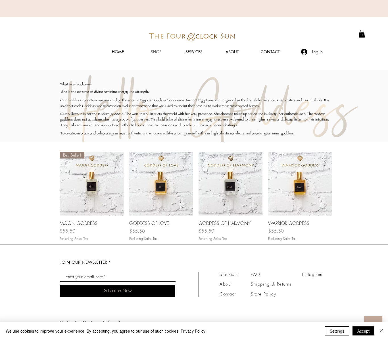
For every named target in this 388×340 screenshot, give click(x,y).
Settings (337, 331)
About (226, 284)
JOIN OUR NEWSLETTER (83, 262)
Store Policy (263, 294)
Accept (363, 331)
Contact (228, 294)
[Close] (381, 330)
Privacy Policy (193, 331)
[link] (361, 33)
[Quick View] (161, 184)
